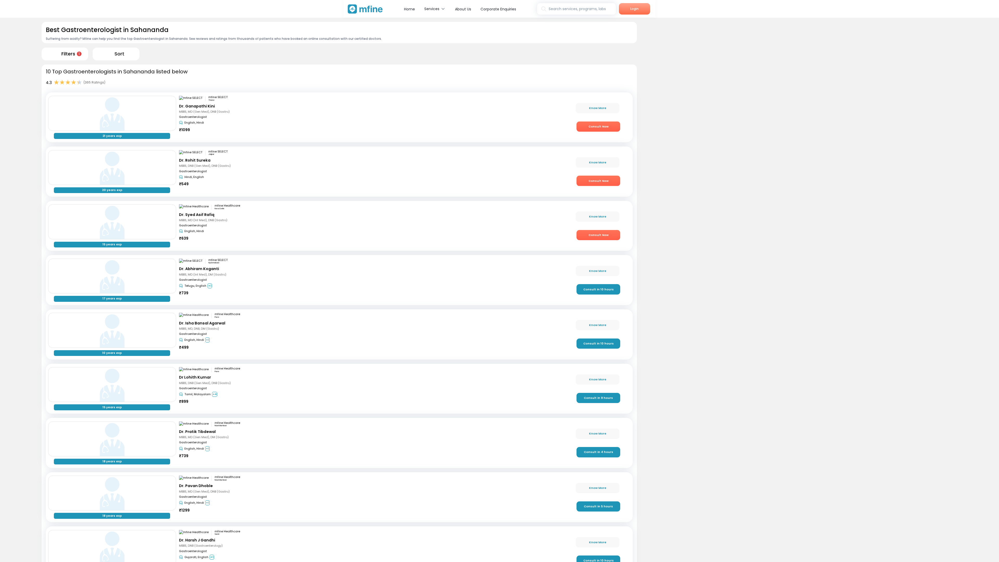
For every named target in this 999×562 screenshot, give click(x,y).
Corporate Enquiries (498, 9)
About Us (463, 9)
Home (409, 9)
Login (634, 9)
